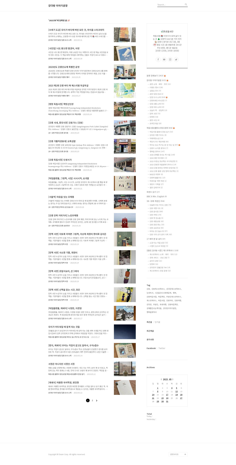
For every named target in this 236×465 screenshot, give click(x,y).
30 (162, 401)
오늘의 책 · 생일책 (158, 110)
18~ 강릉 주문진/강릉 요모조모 (59, 225)
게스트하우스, (152, 300)
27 (181, 398)
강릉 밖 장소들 (156, 218)
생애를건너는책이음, (154, 308)
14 (153, 394)
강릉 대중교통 (157, 221)
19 (176, 394)
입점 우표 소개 (157, 107)
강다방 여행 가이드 (158, 135)
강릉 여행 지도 (156, 208)
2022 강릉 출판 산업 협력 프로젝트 (164, 171)
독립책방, (161, 296)
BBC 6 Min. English (157, 196)
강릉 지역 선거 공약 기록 (161, 234)
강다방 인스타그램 (177, 437)
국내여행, (163, 304)
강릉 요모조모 (157, 228)
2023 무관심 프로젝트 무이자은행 (163, 161)
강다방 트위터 (175, 450)
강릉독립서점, (152, 296)
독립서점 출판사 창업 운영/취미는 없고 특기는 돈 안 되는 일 (68, 337)
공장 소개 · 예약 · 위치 (160, 84)
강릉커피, (169, 300)
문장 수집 (154, 120)
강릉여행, (178, 300)
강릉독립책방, (173, 304)
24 (167, 398)
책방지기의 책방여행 (159, 141)
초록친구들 (155, 123)
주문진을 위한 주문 (158, 181)
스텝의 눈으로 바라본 (159, 246)
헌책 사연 (155, 113)
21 (153, 398)
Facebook (151, 348)
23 (162, 398)
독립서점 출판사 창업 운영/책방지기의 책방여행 (64, 114)
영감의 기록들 (157, 184)
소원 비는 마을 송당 (159, 242)
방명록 (154, 117)
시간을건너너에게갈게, (163, 293)
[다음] (96, 400)
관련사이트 (174, 454)
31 (167, 401)
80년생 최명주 (156, 174)
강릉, (149, 289)
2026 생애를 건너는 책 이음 (162, 154)
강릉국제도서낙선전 (158, 100)
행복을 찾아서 (157, 151)
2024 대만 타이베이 (158, 158)
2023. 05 (167, 379)
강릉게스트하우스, (158, 289)
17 (167, 394)
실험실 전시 (155, 90)
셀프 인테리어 (156, 187)
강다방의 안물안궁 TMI (160, 267)
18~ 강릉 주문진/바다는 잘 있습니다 (60, 207)
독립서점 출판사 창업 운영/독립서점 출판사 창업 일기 (66, 374)
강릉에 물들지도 (157, 177)
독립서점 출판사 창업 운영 (159, 128)
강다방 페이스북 (176, 445)
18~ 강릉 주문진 (155, 201)
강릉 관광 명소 (157, 224)
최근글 (149, 322)
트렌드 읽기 (153, 192)
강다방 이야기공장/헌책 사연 (58, 244)
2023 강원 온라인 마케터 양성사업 (164, 168)
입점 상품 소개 (157, 103)
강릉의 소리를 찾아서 (159, 148)
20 (181, 394)
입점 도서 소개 (157, 97)
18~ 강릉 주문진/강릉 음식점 (58, 133)
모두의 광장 (156, 261)
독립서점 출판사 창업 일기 (161, 131)
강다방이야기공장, (170, 308)
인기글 (157, 322)
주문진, (156, 304)
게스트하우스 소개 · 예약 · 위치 (163, 254)
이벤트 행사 (156, 87)
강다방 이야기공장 (58, 5)
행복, (175, 293)
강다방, (149, 304)
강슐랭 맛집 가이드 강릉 (160, 205)
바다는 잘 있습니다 (158, 231)
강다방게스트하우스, (174, 289)
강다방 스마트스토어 (178, 441)
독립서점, (161, 300)
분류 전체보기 (155, 75)
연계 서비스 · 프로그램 (159, 257)
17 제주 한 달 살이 (156, 238)
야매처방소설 (156, 138)
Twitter (161, 348)
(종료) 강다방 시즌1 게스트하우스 (162, 250)
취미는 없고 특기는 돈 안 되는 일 (164, 145)
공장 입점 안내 (156, 94)
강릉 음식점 (156, 211)
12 (176, 391)
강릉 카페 (155, 214)
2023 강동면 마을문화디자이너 (163, 164)
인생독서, (150, 293)
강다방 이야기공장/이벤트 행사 (58, 77)
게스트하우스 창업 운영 (160, 270)
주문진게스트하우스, (174, 296)
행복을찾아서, (152, 312)
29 (158, 401)
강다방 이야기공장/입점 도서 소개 (59, 40)
